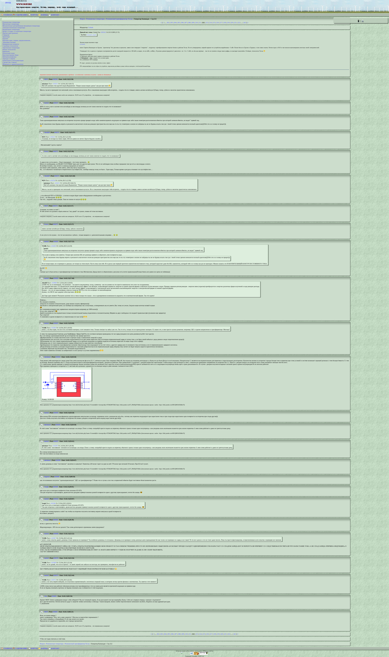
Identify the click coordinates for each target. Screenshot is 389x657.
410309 (56, 477)
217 (221, 22)
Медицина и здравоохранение (13, 64)
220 (231, 22)
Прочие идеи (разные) (10, 33)
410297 (55, 441)
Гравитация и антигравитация (13, 60)
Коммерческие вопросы (11, 44)
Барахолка (6, 51)
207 (185, 22)
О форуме (6, 35)
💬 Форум (32, 15)
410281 (55, 241)
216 (217, 22)
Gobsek (90, 27)
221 (235, 22)
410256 (55, 79)
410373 (55, 575)
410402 (54, 596)
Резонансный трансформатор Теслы (119, 19)
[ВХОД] (8, 3)
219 (228, 22)
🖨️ (362, 21)
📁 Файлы (42, 15)
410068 (54, 283)
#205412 (103, 32)
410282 (55, 278)
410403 (55, 612)
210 (196, 22)
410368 (55, 534)
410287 (55, 323)
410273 (56, 176)
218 (224, 22)
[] (82, 44)
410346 (55, 520)
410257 (55, 103)
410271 (56, 132)
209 (193, 22)
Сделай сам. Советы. (10, 62)
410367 (53, 538)
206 (182, 22)
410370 (55, 558)
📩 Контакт (54, 15)
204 (175, 22)
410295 (57, 425)
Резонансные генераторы (11, 22)
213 (207, 22)
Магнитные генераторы (11, 24)
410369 (53, 562)
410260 (55, 117)
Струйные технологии (10, 46)
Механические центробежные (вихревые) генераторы (21, 26)
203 (171, 22)
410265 (53, 246)
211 (200, 22)
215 (214, 22)
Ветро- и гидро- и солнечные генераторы (17, 31)
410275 (55, 224)
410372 (53, 580)
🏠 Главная (6, 15)
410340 (55, 487)
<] (161, 22)
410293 (55, 413)
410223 (52, 137)
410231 (55, 84)
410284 (53, 328)
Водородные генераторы (11, 29)
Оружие (5, 38)
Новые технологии (9, 49)
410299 (57, 460)
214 (210, 22)
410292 (57, 357)
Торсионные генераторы (11, 48)
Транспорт (6, 37)
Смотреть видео (91, 35)
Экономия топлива (9, 42)
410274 (55, 206)
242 (244, 22)
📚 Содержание (20, 15)
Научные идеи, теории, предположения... (17, 40)
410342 (55, 499)
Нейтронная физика (9, 57)
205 (178, 22)
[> (248, 22)
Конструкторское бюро (10, 55)
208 (189, 22)
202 (168, 22)
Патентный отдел (9, 53)
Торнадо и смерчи (9, 59)
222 (239, 22)
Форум (82, 19)
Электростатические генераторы (14, 28)
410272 (55, 151)
